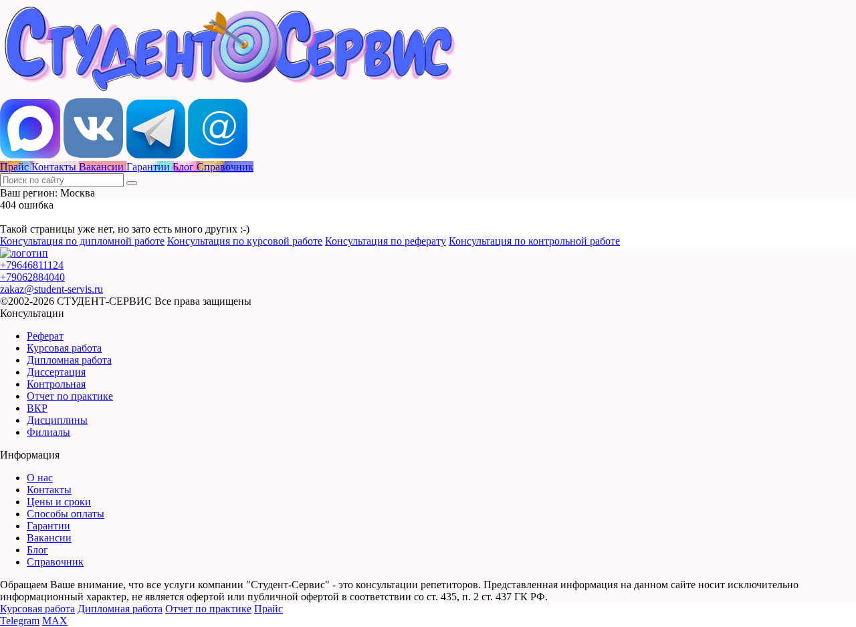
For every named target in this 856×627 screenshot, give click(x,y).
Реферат (45, 336)
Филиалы (48, 432)
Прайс (268, 608)
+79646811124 (32, 265)
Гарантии (48, 525)
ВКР (37, 408)
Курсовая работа (64, 348)
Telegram (19, 620)
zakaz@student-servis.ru (51, 289)
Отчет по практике (70, 396)
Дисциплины (57, 420)
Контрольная (56, 384)
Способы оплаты (65, 513)
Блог (37, 549)
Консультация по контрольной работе (534, 241)
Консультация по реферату (385, 241)
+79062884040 (32, 277)
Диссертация (56, 372)
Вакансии (49, 537)
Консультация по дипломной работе (82, 241)
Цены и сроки (59, 501)
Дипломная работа (69, 360)
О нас (40, 477)
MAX (55, 620)
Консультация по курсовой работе (244, 241)
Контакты (49, 489)
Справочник (55, 562)
